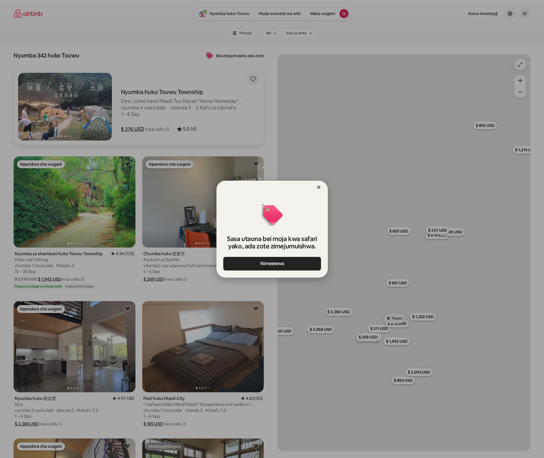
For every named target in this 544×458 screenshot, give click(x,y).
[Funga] (318, 187)
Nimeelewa (272, 264)
